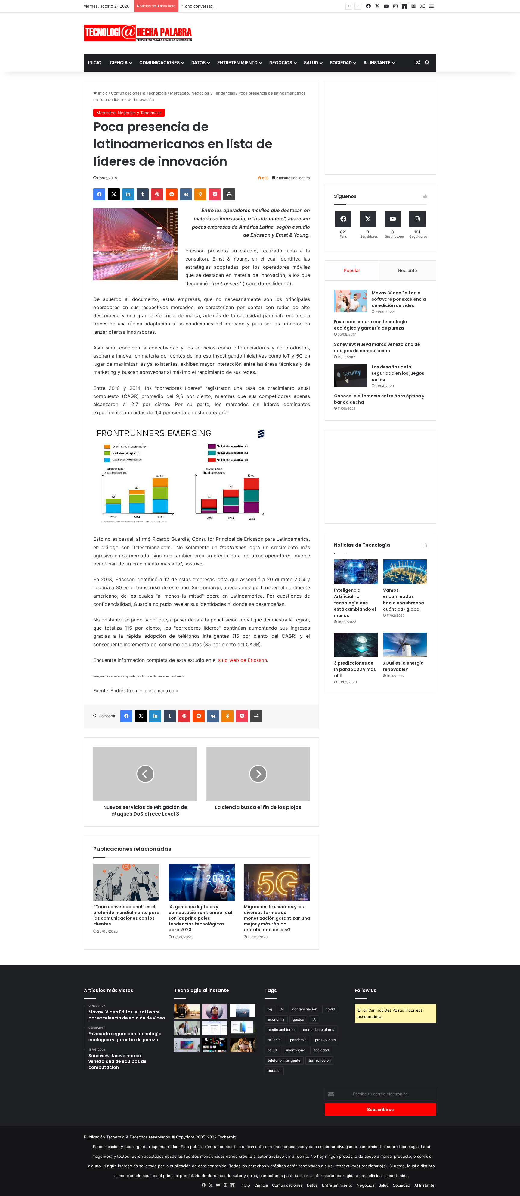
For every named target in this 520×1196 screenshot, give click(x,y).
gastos (298, 1019)
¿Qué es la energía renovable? (403, 666)
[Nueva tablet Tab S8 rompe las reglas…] (242, 1045)
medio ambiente (281, 1029)
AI (282, 1009)
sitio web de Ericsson (242, 660)
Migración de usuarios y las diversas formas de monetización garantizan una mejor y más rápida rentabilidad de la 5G (277, 918)
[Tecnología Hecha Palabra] (139, 33)
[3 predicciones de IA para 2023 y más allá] (356, 645)
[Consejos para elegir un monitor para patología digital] (187, 1028)
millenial (275, 1040)
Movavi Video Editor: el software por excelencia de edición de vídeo (399, 299)
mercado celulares (318, 1029)
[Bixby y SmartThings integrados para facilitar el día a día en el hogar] (215, 1028)
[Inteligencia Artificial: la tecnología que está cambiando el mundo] (356, 571)
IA (314, 1019)
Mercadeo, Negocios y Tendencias (202, 93)
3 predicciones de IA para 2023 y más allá (355, 669)
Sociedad (341, 62)
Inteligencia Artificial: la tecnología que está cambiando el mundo (355, 602)
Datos (198, 62)
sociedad (321, 1050)
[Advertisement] (320, 32)
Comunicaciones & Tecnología (139, 93)
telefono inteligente (284, 1060)
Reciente (407, 270)
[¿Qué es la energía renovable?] (405, 645)
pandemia (298, 1040)
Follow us (365, 990)
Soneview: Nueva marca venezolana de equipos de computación (377, 347)
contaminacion (304, 1009)
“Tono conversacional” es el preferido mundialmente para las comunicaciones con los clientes (269, 6)
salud (272, 1050)
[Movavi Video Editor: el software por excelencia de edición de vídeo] (350, 301)
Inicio (94, 62)
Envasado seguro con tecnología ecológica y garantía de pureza (370, 325)
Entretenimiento (237, 62)
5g (270, 1009)
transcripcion (320, 1060)
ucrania (274, 1070)
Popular (352, 270)
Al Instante (377, 62)
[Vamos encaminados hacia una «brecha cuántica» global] (405, 571)
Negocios (280, 62)
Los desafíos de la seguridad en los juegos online (398, 373)
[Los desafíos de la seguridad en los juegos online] (350, 375)
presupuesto (325, 1040)
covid (330, 1009)
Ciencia (119, 62)
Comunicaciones (159, 62)
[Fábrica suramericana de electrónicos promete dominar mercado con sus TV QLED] (187, 1045)
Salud (311, 62)
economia (276, 1019)
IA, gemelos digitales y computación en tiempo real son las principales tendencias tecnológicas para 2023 (200, 918)
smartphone (295, 1050)
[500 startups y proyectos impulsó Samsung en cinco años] (215, 1045)
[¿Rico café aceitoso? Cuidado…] (187, 1011)
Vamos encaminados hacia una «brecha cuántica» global (403, 599)
